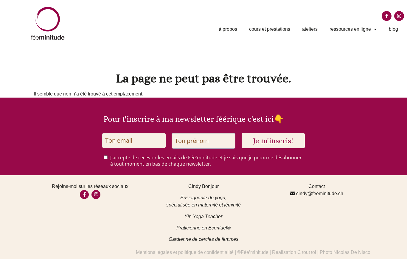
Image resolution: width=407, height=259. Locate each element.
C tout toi (306, 252)
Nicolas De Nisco (351, 252)
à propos (228, 29)
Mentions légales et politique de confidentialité (185, 252)
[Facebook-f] (387, 16)
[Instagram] (399, 16)
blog (393, 29)
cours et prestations (269, 29)
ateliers (310, 29)
